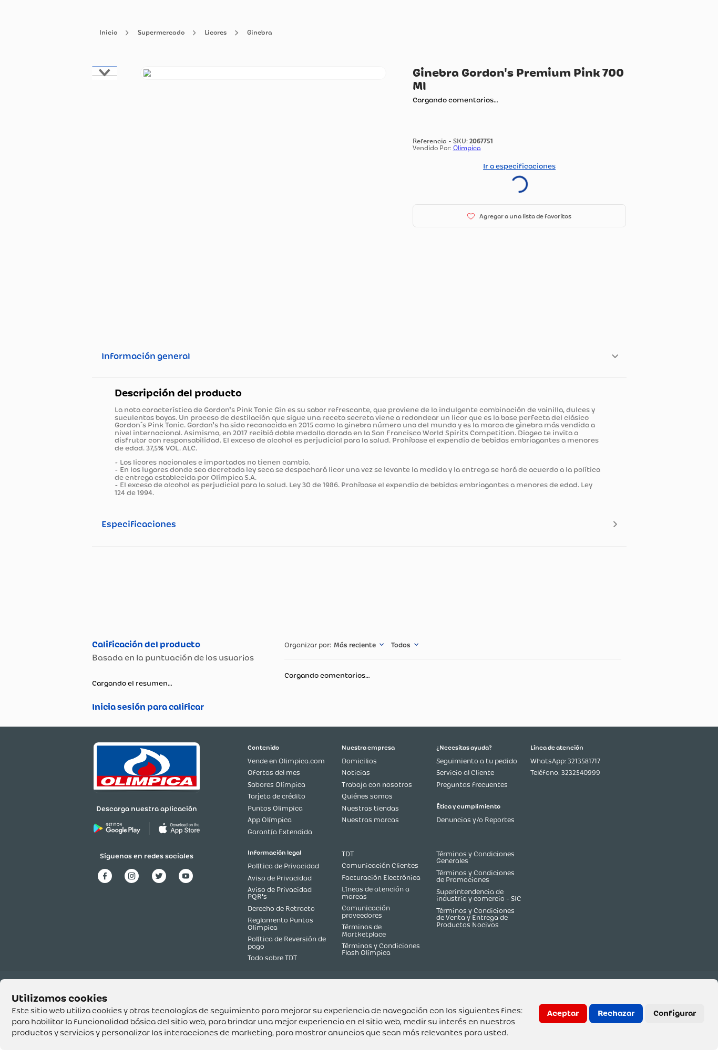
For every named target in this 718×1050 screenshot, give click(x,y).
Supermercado (161, 32)
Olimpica (467, 148)
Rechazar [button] (616, 1013)
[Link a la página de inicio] (108, 32)
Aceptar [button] (563, 1013)
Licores (215, 32)
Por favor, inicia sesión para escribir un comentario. (177, 707)
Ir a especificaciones (519, 166)
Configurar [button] (674, 1013)
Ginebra (259, 32)
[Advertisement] (359, 591)
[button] (520, 215)
